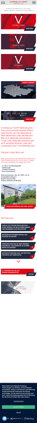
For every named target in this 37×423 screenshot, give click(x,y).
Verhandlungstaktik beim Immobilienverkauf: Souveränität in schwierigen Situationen (16, 246)
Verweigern (19, 401)
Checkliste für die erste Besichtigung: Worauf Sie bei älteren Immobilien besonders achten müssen (16, 227)
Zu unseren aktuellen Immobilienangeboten (18, 272)
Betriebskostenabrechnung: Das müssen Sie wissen (14, 236)
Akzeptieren (18, 407)
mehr (18, 413)
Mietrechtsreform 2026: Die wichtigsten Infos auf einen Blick (16, 254)
